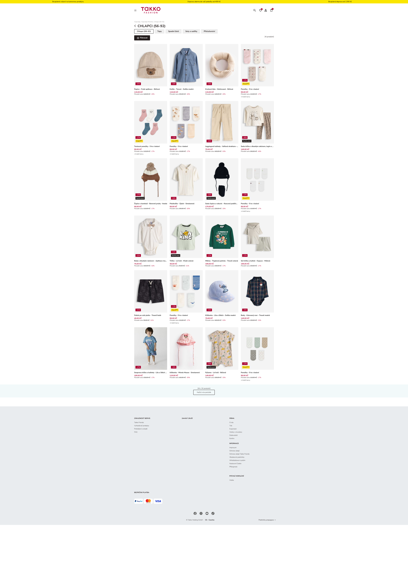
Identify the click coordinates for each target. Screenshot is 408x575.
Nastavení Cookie (235, 463)
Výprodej (137, 22)
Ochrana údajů (234, 451)
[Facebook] (195, 513)
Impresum (233, 447)
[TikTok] (212, 513)
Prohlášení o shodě (140, 429)
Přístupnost (233, 467)
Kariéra (231, 438)
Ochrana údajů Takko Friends (239, 454)
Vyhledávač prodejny (141, 426)
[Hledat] (255, 10)
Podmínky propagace (266, 520)
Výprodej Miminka (147, 22)
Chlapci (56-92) (159, 22)
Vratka (231, 480)
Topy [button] (159, 31)
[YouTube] (207, 513)
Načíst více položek (204, 392)
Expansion (233, 429)
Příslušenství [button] (209, 31)
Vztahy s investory (235, 432)
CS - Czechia (209, 520)
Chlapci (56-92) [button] (144, 31)
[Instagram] (201, 513)
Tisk (230, 426)
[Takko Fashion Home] (151, 10)
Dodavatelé (233, 435)
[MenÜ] (135, 10)
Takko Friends (139, 422)
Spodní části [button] (173, 31)
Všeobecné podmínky (236, 457)
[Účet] (265, 10)
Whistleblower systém (237, 460)
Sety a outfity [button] (191, 31)
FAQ (135, 432)
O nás (231, 422)
